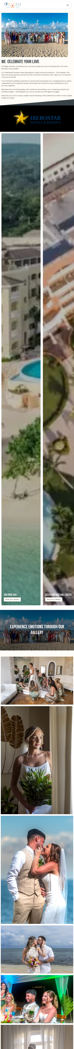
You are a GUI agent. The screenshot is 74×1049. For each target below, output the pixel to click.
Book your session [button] (12, 599)
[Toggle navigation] (68, 5)
